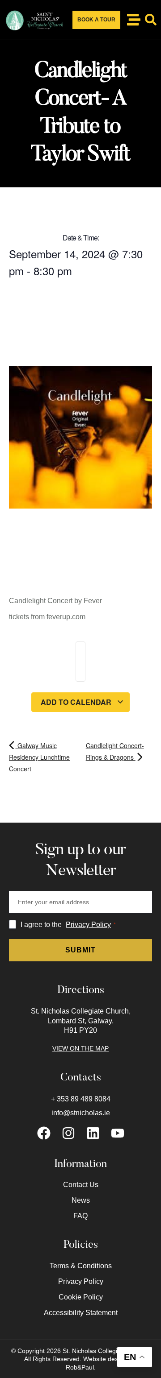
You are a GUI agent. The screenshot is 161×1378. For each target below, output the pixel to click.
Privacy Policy (88, 924)
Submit (80, 950)
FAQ (80, 1216)
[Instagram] (68, 1133)
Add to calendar (77, 702)
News (81, 1200)
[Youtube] (117, 1133)
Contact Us (80, 1184)
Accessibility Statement (81, 1312)
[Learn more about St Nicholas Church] (133, 19)
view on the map (80, 1048)
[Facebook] (44, 1133)
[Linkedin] (93, 1133)
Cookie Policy (81, 1297)
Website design (105, 1358)
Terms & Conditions (81, 1266)
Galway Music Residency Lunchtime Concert (39, 757)
